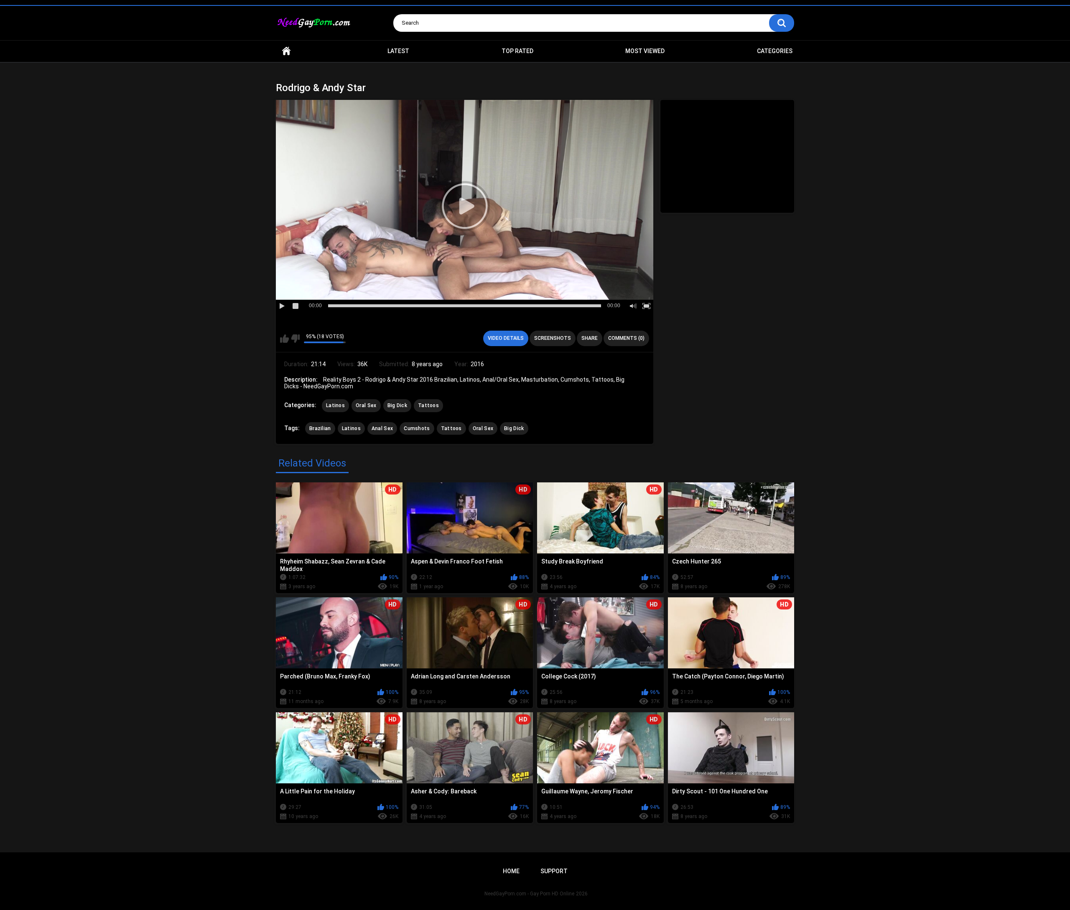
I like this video (284, 338)
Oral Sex (366, 405)
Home (286, 51)
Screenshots (552, 338)
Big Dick (397, 405)
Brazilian (320, 428)
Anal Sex (382, 428)
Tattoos (428, 405)
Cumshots (417, 428)
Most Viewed (645, 51)
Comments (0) (626, 338)
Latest (398, 51)
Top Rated (517, 51)
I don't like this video (295, 338)
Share (589, 338)
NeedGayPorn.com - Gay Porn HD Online (529, 894)
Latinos (335, 405)
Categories (774, 51)
